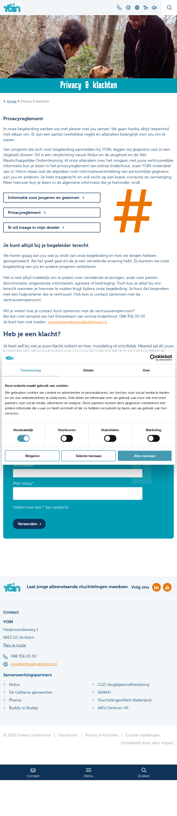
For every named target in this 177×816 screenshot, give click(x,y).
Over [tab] (146, 370)
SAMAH (104, 692)
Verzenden (28, 524)
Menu (88, 776)
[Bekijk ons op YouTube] (167, 587)
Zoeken (144, 776)
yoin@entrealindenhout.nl (34, 664)
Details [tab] (88, 370)
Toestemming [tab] (30, 370)
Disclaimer (68, 735)
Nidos (14, 684)
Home (12, 101)
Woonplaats (23, 465)
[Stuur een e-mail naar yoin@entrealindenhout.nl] (128, 7)
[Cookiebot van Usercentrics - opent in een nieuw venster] (153, 358)
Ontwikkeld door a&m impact (147, 743)
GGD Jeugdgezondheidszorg (123, 684)
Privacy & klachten (101, 735)
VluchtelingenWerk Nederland (125, 700)
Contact (33, 776)
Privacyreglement (25, 212)
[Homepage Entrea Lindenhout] (12, 7)
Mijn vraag (22, 483)
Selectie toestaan (88, 456)
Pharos (15, 700)
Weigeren (32, 456)
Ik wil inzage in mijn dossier (34, 227)
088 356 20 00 (23, 656)
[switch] (67, 438)
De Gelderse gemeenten (30, 692)
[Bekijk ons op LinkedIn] (156, 587)
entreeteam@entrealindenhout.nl (77, 322)
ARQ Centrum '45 (113, 708)
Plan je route (14, 645)
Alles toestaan (144, 456)
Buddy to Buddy (23, 708)
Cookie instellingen (143, 735)
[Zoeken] (169, 7)
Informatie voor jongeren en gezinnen (44, 197)
